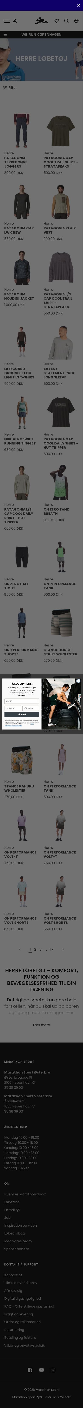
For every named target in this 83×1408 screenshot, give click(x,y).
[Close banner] (78, 5)
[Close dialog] (78, 681)
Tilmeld (22, 714)
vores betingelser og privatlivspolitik (19, 724)
